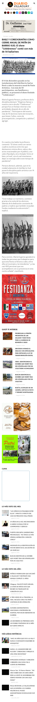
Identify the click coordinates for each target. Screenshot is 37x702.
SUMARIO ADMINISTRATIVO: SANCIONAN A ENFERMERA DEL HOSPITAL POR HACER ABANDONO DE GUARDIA (22, 611)
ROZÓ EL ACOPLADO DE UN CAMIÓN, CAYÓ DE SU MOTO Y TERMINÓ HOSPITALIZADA (24, 390)
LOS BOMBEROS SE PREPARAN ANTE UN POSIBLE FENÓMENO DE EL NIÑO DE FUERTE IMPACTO (22, 623)
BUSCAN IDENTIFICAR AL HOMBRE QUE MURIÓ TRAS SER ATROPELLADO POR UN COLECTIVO (24, 378)
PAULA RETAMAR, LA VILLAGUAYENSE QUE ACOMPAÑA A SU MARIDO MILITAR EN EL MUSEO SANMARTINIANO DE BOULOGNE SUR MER (22, 690)
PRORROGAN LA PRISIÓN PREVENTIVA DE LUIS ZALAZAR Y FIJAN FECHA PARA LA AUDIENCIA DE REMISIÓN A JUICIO (23, 338)
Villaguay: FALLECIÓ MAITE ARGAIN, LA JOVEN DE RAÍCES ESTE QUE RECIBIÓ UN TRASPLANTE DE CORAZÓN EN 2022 (22, 588)
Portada (5, 36)
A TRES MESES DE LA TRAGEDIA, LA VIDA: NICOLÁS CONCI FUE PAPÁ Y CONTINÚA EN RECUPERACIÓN (21, 600)
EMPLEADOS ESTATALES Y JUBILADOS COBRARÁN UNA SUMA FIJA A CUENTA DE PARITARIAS (22, 662)
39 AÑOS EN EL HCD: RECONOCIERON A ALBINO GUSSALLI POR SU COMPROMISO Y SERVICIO (22, 524)
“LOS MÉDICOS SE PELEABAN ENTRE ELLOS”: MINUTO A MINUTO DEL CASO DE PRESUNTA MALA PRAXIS (21, 513)
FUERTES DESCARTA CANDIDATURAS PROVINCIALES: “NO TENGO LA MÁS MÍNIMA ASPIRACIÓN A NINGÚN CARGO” (22, 536)
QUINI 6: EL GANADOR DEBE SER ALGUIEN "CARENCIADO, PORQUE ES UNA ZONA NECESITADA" (22, 651)
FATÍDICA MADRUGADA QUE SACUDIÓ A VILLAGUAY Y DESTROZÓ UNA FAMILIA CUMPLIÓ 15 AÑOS (22, 576)
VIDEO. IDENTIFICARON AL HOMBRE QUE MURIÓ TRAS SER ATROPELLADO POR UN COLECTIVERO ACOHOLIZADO (24, 365)
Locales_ (11, 36)
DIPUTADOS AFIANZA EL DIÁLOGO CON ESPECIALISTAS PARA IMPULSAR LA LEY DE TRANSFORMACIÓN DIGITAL (24, 352)
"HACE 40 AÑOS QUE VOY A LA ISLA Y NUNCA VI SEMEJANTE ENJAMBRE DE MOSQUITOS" (22, 641)
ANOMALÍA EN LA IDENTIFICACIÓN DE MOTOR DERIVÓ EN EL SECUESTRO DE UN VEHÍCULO (22, 548)
